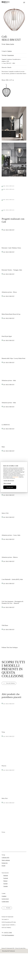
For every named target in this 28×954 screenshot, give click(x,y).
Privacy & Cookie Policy (20, 948)
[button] (24, 2)
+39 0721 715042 (8, 932)
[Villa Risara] (14, 616)
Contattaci (4, 896)
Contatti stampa (5, 901)
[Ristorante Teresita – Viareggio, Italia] (14, 261)
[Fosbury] (14, 460)
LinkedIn (5, 886)
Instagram (5, 875)
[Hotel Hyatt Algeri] (14, 327)
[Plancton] (14, 749)
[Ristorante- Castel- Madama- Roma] (14, 239)
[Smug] (13, 716)
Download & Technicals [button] (8, 951)
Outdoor (9, 51)
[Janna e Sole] (14, 504)
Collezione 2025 (5, 857)
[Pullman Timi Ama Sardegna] (14, 638)
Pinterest (5, 881)
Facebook (5, 878)
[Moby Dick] (13, 782)
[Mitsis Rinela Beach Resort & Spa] (14, 305)
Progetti (3, 865)
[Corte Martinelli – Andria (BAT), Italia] (14, 570)
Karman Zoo (5, 863)
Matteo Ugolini (10, 44)
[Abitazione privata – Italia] (14, 371)
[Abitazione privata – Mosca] (14, 283)
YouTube (5, 883)
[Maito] (14, 438)
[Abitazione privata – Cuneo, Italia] (14, 526)
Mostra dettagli (7, 483)
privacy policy (15, 477)
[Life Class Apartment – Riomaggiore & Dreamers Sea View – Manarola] (14, 593)
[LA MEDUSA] (14, 416)
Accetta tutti (10, 487)
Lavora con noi (5, 898)
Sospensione (10, 55)
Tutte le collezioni (6, 860)
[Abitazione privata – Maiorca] (14, 548)
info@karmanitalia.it (9, 935)
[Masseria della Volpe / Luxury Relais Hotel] (14, 349)
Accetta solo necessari (9, 480)
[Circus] (14, 816)
